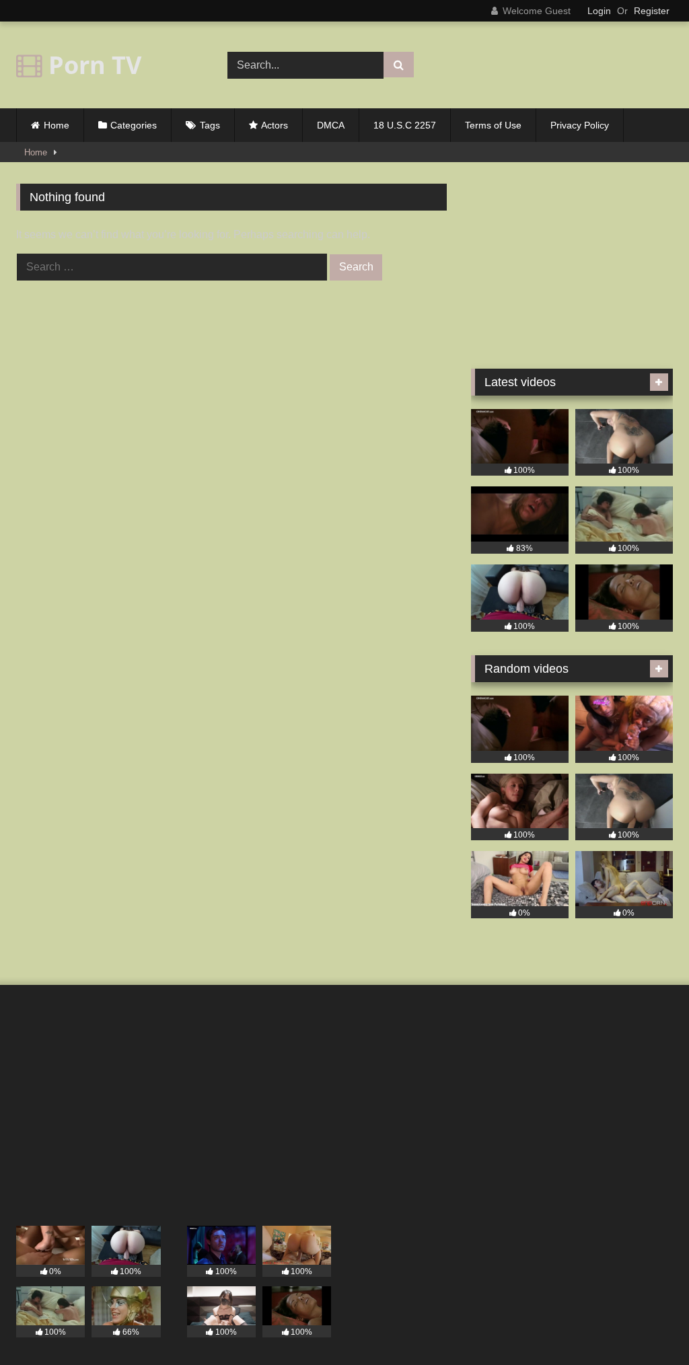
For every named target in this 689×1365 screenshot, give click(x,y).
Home (56, 125)
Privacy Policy (579, 125)
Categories (133, 125)
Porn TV (91, 64)
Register (651, 10)
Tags (210, 125)
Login (599, 10)
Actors (274, 125)
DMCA (330, 125)
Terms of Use (493, 125)
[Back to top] (647, 1325)
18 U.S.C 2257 (404, 125)
